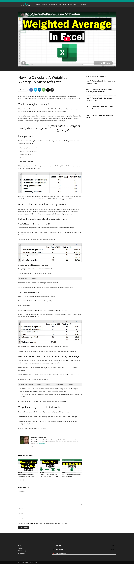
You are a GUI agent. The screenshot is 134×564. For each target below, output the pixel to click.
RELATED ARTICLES (25, 455)
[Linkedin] (39, 90)
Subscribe (111, 553)
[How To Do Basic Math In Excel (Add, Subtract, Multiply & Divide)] (50, 466)
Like (113, 545)
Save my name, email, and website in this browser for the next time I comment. (43, 523)
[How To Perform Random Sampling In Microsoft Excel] (72, 466)
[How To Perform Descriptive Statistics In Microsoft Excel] (28, 466)
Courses (44, 4)
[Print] (52, 90)
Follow (112, 549)
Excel (20, 472)
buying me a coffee (40, 443)
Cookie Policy (22, 551)
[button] (113, 5)
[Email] (48, 90)
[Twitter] (35, 90)
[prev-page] (19, 480)
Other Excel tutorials (96, 77)
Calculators (83, 4)
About (20, 545)
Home (38, 4)
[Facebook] (31, 90)
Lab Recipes (62, 4)
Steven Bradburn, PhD (38, 437)
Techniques (52, 4)
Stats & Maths (72, 4)
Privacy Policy (22, 553)
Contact (20, 548)
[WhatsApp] (44, 90)
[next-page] (22, 480)
